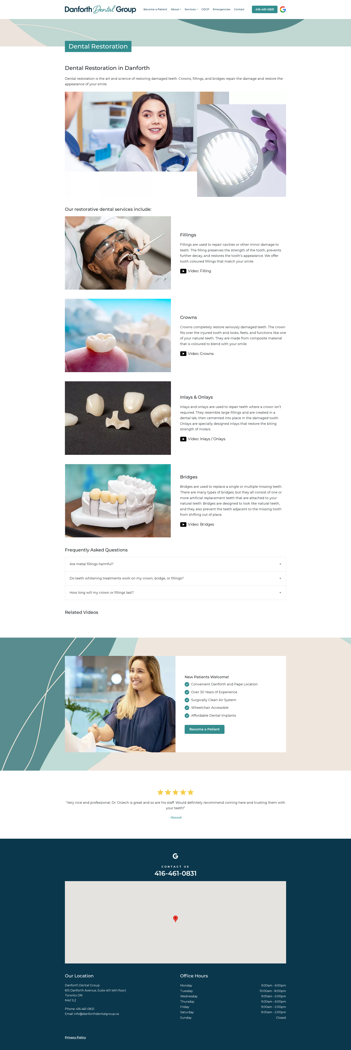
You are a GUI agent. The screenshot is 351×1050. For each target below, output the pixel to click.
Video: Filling (200, 271)
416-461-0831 (264, 9)
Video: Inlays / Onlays (207, 439)
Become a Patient (155, 9)
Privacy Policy (75, 1037)
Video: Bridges (201, 524)
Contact (239, 9)
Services (190, 9)
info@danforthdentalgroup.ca (96, 1014)
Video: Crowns (201, 353)
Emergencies (221, 9)
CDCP (205, 9)
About (175, 9)
